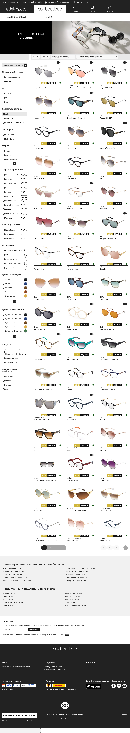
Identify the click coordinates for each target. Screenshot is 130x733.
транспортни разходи (54, 670)
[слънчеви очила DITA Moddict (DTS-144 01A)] (47, 100)
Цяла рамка (10, 230)
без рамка (9, 234)
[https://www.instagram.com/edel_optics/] (119, 686)
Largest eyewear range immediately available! (24, 2)
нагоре (124, 715)
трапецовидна (11, 268)
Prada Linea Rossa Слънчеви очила (18, 581)
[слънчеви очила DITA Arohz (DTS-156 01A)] (47, 493)
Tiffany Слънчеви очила (76, 581)
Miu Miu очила (9, 593)
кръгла (8, 192)
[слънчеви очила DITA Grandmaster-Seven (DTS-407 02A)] (47, 372)
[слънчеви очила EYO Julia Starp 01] (80, 342)
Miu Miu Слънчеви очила (13, 572)
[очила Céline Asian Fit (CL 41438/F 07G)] (113, 523)
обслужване (49, 662)
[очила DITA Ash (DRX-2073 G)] (113, 402)
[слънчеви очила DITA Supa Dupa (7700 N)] (113, 251)
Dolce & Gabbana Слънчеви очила (80, 568)
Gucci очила (8, 599)
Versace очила (9, 605)
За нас (4, 662)
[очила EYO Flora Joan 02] (80, 312)
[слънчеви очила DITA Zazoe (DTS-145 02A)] (80, 130)
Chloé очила (70, 602)
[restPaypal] (17, 685)
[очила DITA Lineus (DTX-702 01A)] (47, 130)
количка (110, 11)
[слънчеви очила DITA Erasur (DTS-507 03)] (47, 191)
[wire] (31, 685)
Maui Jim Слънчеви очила (77, 572)
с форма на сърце (13, 250)
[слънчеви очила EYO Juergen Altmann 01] (113, 221)
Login (93, 11)
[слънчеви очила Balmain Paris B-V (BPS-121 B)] (47, 432)
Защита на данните (16, 721)
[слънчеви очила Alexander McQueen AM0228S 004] (80, 523)
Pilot (7, 188)
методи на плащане (53, 667)
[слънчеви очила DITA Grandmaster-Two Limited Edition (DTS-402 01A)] (47, 463)
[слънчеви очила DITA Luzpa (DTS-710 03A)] (80, 281)
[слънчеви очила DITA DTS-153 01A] (47, 221)
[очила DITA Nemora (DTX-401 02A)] (80, 251)
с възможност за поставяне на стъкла (15, 352)
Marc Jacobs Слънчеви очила (78, 578)
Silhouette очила (72, 599)
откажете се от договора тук (19, 715)
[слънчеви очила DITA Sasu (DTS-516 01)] (113, 161)
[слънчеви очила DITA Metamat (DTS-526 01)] (47, 161)
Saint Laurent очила (73, 593)
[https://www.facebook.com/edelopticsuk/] (113, 686)
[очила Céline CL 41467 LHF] (80, 463)
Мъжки (8, 98)
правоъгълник (11, 175)
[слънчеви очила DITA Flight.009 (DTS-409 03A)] (113, 70)
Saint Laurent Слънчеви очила (16, 578)
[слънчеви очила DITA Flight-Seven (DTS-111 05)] (47, 70)
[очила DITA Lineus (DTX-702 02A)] (80, 161)
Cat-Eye (8, 179)
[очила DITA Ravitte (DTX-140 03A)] (47, 251)
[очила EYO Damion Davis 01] (47, 342)
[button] (16, 9)
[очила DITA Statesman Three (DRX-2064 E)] (113, 372)
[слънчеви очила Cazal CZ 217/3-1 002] (47, 281)
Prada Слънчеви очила (12, 568)
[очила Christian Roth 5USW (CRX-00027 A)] (80, 432)
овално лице (11, 255)
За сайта (31, 721)
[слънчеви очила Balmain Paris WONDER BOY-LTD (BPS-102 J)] (47, 402)
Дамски (8, 93)
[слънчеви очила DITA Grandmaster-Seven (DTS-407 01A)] (80, 100)
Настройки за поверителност (16, 667)
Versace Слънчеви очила (76, 575)
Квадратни (10, 183)
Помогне (90, 662)
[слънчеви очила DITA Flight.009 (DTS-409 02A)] (113, 100)
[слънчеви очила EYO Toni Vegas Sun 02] (113, 312)
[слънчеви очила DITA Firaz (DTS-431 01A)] (80, 221)
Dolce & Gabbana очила (13, 602)
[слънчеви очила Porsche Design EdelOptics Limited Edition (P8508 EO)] (80, 70)
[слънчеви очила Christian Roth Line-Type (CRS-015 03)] (113, 493)
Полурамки (10, 239)
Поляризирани (11, 358)
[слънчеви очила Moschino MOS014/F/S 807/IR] (113, 130)
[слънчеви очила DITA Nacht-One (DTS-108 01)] (47, 312)
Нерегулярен (11, 201)
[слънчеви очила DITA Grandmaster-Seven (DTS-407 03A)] (113, 342)
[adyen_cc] (3, 685)
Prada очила (8, 596)
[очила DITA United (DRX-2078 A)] (80, 372)
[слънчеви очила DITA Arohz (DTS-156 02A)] (113, 463)
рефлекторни (11, 363)
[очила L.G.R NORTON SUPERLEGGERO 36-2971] (47, 523)
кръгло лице (11, 259)
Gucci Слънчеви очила (12, 575)
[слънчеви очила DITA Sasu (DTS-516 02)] (113, 432)
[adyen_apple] (23, 685)
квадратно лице (13, 263)
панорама (9, 196)
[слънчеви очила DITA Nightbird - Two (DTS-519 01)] (113, 191)
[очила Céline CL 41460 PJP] (80, 402)
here (67, 635)
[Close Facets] (14, 57)
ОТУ (3, 721)
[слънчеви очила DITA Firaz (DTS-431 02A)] (113, 281)
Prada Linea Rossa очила (75, 605)
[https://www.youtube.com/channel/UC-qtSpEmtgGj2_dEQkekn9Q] (124, 686)
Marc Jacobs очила (73, 596)
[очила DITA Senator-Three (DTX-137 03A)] (80, 191)
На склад (9, 118)
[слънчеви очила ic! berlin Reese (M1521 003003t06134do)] (80, 493)
